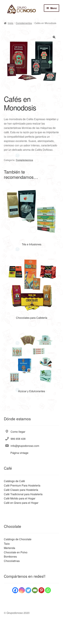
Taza (7, 543)
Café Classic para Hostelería (21, 490)
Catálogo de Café (14, 481)
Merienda (9, 548)
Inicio (10, 23)
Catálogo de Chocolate (17, 539)
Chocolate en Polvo (15, 552)
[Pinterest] (41, 590)
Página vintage (19, 453)
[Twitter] (28, 590)
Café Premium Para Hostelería (22, 485)
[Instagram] (22, 590)
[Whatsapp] (48, 590)
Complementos (24, 23)
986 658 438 (18, 439)
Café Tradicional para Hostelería (23, 494)
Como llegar (18, 432)
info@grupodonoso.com (25, 446)
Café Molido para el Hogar (19, 498)
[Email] (35, 590)
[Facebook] (15, 590)
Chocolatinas (12, 561)
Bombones (10, 556)
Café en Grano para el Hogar (21, 503)
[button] (54, 37)
